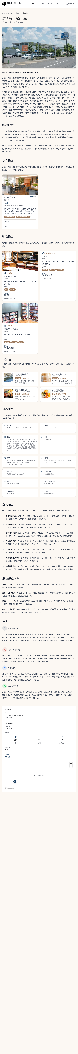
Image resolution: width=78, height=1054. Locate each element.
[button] (39, 47)
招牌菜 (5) (7, 222)
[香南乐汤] (14, 781)
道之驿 (32, 4)
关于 (58, 4)
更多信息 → (8, 757)
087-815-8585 (9, 723)
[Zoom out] (71, 766)
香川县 (17, 13)
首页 (3, 13)
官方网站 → (8, 754)
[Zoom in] (71, 763)
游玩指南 (42, 4)
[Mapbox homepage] (9, 788)
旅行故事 (51, 4)
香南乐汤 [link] (25, 13)
